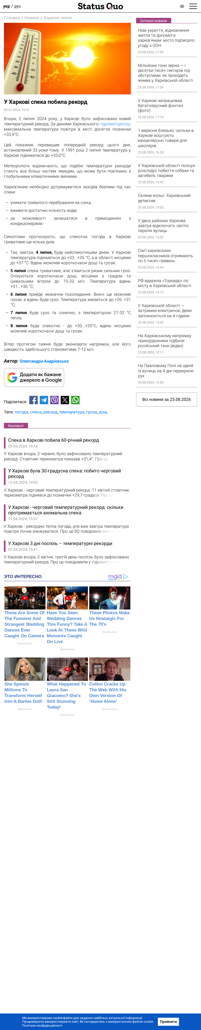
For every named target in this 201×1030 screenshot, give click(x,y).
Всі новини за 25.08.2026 (166, 399)
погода (21, 411)
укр (6, 6)
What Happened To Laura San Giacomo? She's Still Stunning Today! (66, 696)
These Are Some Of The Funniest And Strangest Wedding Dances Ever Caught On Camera (24, 624)
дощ (103, 411)
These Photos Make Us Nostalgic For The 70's (109, 618)
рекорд (50, 411)
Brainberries (25, 643)
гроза (91, 411)
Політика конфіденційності (42, 1025)
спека (35, 411)
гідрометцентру (114, 123)
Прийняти (168, 1022)
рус (17, 6)
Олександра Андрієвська (44, 361)
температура (71, 411)
